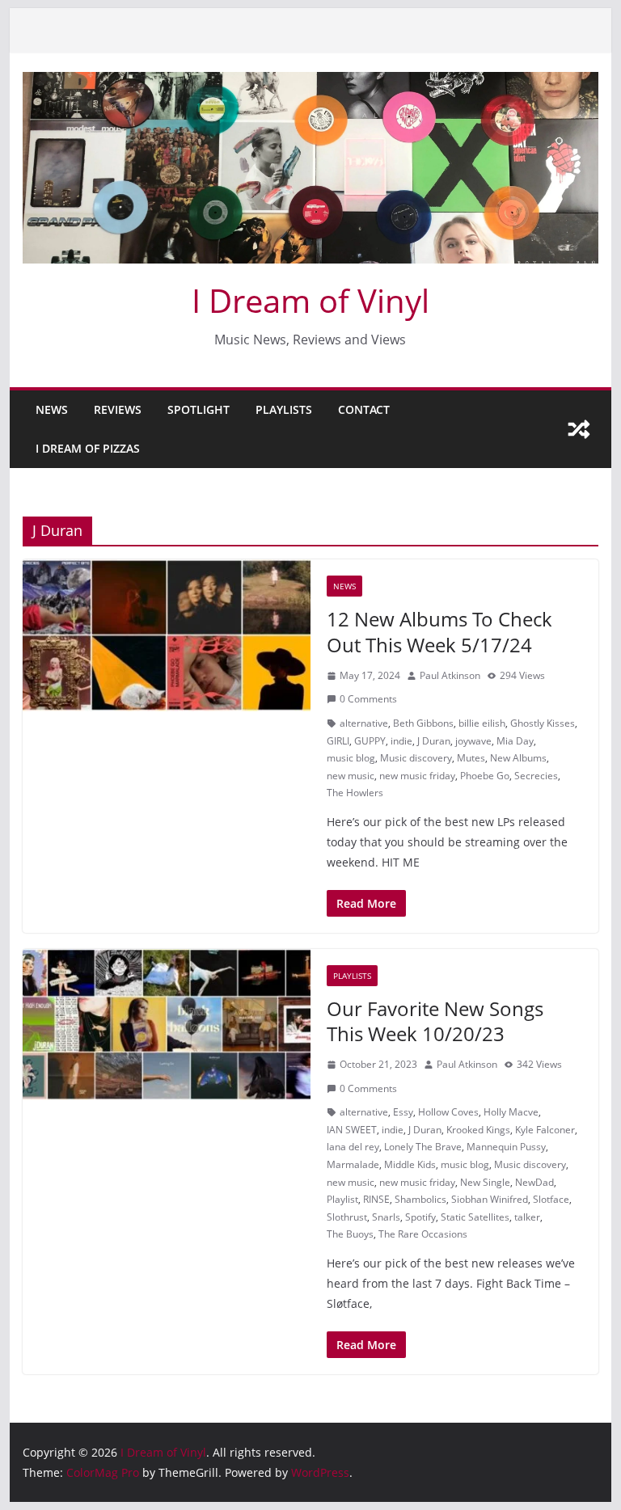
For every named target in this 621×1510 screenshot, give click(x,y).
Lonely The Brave (423, 1147)
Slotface (551, 1199)
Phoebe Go (484, 775)
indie (401, 741)
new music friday (417, 775)
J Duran (433, 741)
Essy (403, 1112)
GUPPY (370, 741)
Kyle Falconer (545, 1130)
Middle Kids (410, 1164)
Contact (364, 409)
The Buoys (350, 1234)
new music (350, 775)
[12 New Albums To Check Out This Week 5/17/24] (166, 635)
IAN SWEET (352, 1130)
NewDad (534, 1182)
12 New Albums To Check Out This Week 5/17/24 (439, 631)
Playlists (284, 409)
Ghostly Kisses (542, 723)
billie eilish (481, 723)
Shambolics (420, 1199)
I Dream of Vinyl (310, 300)
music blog (351, 758)
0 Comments (368, 699)
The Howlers (355, 792)
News (52, 409)
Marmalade (353, 1164)
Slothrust (347, 1217)
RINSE (376, 1199)
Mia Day (515, 741)
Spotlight (198, 409)
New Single (485, 1182)
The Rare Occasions (422, 1234)
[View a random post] (579, 429)
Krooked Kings (478, 1130)
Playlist (342, 1199)
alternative (364, 723)
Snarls (386, 1217)
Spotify (420, 1217)
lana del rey (353, 1147)
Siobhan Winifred (489, 1199)
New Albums (518, 758)
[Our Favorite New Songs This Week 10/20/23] (166, 1024)
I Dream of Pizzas (88, 448)
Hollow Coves (448, 1112)
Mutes (471, 758)
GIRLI (338, 741)
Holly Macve (511, 1112)
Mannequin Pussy (506, 1147)
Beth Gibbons (423, 723)
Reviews (118, 409)
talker (527, 1217)
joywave (473, 741)
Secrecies (536, 775)
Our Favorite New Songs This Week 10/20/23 (435, 1021)
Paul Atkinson (450, 675)
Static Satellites (475, 1217)
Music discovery (416, 758)
